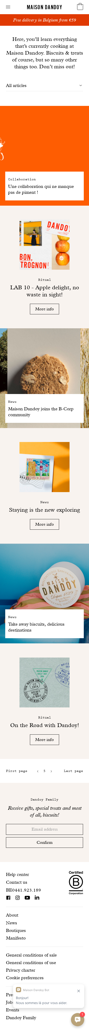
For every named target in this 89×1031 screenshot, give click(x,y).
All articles (16, 85)
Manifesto (16, 938)
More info (44, 308)
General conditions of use (31, 962)
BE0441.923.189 (23, 890)
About (12, 915)
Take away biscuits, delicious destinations (36, 627)
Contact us (16, 882)
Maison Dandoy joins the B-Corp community (41, 411)
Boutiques (16, 930)
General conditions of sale (31, 955)
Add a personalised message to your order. (44, 20)
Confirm (45, 842)
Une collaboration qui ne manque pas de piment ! (41, 189)
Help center (17, 874)
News (11, 923)
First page (16, 771)
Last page (73, 771)
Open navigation (8, 7)
